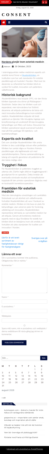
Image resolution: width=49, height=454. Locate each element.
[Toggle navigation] (9, 22)
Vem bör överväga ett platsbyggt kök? (20, 432)
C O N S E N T (16, 14)
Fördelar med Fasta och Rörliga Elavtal (21, 437)
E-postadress (8, 307)
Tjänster (5, 232)
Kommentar (7, 265)
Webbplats (6, 316)
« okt (4, 398)
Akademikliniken (29, 75)
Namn (5, 297)
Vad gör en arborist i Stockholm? (25, 2)
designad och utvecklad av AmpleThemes (25, 449)
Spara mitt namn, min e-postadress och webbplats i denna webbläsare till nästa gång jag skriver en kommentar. (24, 331)
